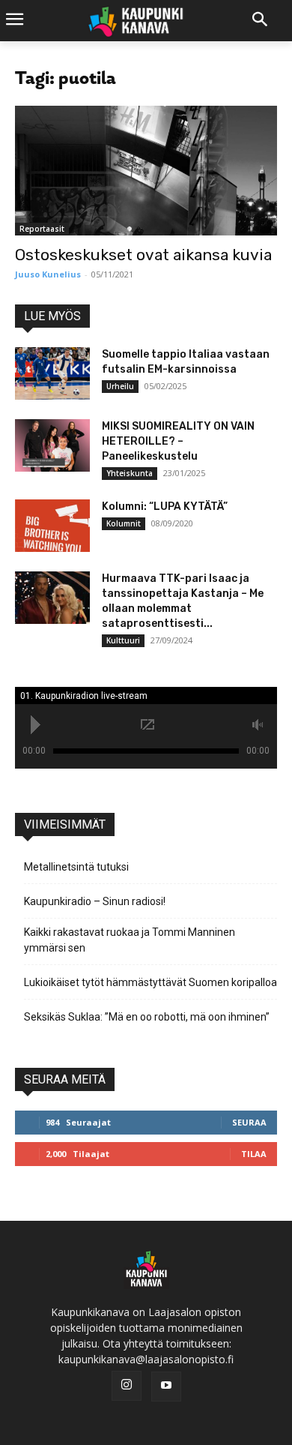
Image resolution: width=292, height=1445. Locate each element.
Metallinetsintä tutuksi (76, 867)
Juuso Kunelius (48, 274)
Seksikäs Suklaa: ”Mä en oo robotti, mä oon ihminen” (147, 1017)
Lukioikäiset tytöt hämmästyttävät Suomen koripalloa (150, 982)
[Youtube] (166, 1387)
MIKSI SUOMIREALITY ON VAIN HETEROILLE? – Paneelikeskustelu (178, 441)
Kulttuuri (123, 640)
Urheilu (120, 386)
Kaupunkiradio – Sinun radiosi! (94, 901)
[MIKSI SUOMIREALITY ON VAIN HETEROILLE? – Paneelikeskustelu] (52, 445)
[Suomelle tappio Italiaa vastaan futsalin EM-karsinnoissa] (52, 373)
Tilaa (254, 1153)
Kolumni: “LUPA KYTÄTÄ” (165, 506)
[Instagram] (127, 1386)
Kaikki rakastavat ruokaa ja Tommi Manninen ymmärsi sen (129, 940)
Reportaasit (41, 228)
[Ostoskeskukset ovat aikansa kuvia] (146, 170)
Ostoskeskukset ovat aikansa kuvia (143, 254)
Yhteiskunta (129, 473)
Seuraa (249, 1122)
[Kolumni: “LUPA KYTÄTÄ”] (52, 525)
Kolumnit (123, 523)
